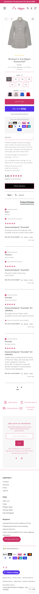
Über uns (6, 501)
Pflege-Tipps (7, 507)
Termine (6, 485)
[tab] (27, 202)
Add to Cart (19, 101)
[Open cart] (35, 8)
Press (5, 488)
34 (16, 79)
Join (19, 443)
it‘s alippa (20, 587)
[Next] (11, 19)
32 (9, 79)
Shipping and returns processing (15, 526)
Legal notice (18, 581)
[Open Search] (28, 8)
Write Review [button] (19, 186)
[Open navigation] (5, 8)
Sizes (5, 504)
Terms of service (27, 577)
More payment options (19, 114)
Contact (6, 482)
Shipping (20, 67)
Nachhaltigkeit (8, 513)
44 (26, 84)
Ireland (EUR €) (11, 548)
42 (20, 85)
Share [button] (31, 237)
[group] (19, 176)
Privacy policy (17, 577)
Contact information (29, 581)
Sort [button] (9, 195)
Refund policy (7, 577)
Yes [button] (22, 237)
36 (22, 79)
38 (29, 79)
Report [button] (26, 237)
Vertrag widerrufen (11, 539)
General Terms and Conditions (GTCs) (17, 523)
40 (12, 84)
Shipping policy (8, 581)
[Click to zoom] (32, 19)
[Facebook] (16, 458)
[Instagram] (21, 458)
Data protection (9, 529)
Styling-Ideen (8, 510)
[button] (17, 388)
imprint (5, 491)
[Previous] (6, 19)
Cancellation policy (9, 585)
